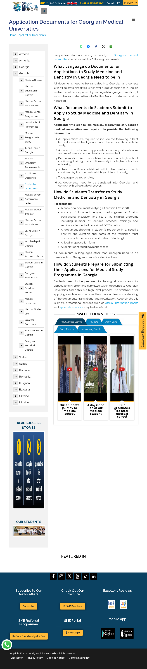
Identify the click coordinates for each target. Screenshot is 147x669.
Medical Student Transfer (33, 211)
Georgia (24, 67)
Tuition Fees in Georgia (32, 150)
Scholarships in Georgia (33, 243)
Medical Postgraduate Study (32, 137)
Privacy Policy (35, 657)
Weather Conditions (30, 322)
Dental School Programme (32, 124)
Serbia (23, 357)
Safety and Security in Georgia (30, 345)
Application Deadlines (31, 175)
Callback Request (142, 333)
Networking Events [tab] (91, 329)
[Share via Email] (111, 46)
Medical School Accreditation (33, 103)
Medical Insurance (30, 300)
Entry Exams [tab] (67, 329)
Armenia (24, 54)
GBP (42, 2)
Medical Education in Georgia (31, 90)
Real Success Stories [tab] (71, 321)
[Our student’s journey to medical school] (70, 369)
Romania (24, 370)
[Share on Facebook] (96, 46)
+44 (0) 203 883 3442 (92, 3)
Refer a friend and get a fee (29, 636)
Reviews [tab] (93, 321)
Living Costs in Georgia (32, 232)
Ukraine (24, 396)
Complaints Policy (79, 657)
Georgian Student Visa (31, 275)
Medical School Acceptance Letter (33, 199)
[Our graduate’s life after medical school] (122, 369)
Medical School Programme (33, 114)
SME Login (74, 632)
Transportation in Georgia (34, 332)
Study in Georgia (33, 80)
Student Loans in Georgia (34, 264)
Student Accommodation (34, 254)
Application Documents (31, 186)
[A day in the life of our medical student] (96, 369)
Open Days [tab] (111, 321)
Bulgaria (24, 383)
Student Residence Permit (30, 288)
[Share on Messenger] (88, 46)
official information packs (121, 303)
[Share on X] (103, 46)
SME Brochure (74, 606)
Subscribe (28, 606)
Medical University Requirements (32, 163)
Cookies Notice (56, 657)
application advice (71, 307)
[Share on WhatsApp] (81, 46)
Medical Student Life (33, 311)
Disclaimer (17, 657)
